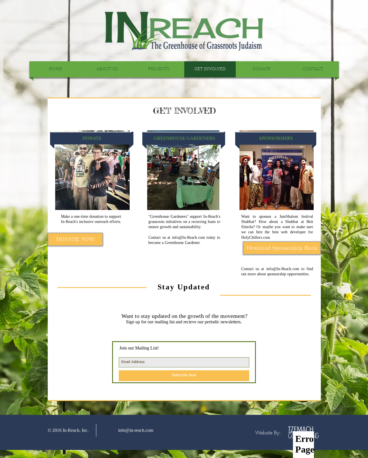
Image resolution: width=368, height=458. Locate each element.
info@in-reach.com (135, 430)
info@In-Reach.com (188, 237)
